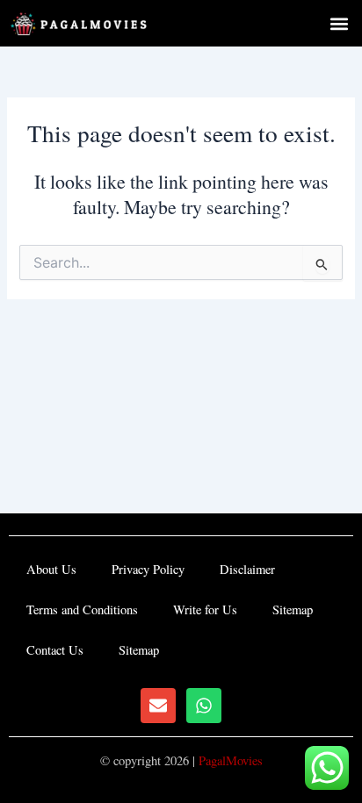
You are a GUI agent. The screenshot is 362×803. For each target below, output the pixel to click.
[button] (338, 23)
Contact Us (54, 650)
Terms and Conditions (82, 609)
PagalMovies (231, 760)
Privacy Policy (148, 569)
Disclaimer (247, 569)
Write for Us (205, 609)
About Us (51, 569)
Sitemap (292, 609)
